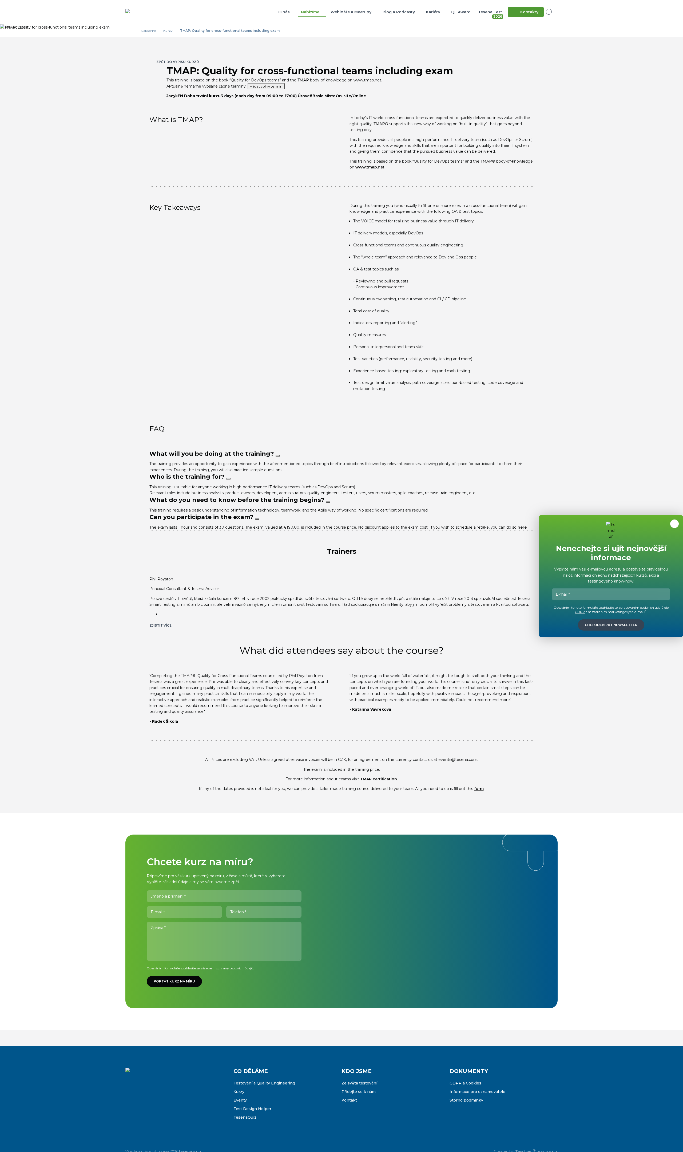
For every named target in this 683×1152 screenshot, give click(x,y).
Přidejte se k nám (359, 1091)
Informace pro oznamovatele (477, 1091)
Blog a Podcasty (399, 12)
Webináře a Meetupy (351, 12)
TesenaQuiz (244, 1117)
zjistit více (160, 625)
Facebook (129, 1099)
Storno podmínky (466, 1100)
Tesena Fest (490, 13)
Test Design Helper (252, 1108)
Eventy (240, 1100)
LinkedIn (152, 1099)
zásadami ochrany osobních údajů (226, 968)
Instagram (141, 1099)
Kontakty (529, 12)
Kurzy (238, 1091)
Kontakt (349, 1100)
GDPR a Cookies (465, 1083)
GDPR (580, 612)
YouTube (163, 1099)
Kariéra (433, 12)
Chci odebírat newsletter (611, 625)
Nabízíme (310, 12)
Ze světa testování (359, 1083)
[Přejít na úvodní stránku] (152, 12)
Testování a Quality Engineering (264, 1083)
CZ (552, 12)
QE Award (461, 12)
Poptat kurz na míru (174, 981)
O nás (284, 12)
